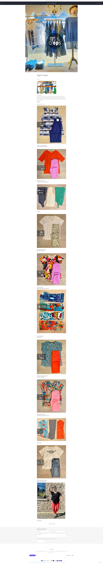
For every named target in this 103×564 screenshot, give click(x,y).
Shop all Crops (39, 520)
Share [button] (38, 79)
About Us (50, 552)
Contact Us (48, 551)
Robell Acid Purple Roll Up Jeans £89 (43, 288)
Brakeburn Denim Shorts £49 (41, 481)
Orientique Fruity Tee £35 (41, 180)
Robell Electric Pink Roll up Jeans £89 (43, 415)
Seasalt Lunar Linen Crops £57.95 (42, 146)
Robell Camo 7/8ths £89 (40, 250)
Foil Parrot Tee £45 (40, 287)
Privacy (53, 552)
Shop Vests (38, 211)
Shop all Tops (39, 442)
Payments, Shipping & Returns (40, 551)
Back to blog (52, 523)
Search (66, 551)
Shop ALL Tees (39, 337)
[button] (2, 3)
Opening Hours (52, 551)
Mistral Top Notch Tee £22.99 (41, 249)
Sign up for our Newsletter (60, 551)
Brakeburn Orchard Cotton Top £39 (42, 375)
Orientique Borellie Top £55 (41, 414)
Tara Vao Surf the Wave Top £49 (42, 145)
